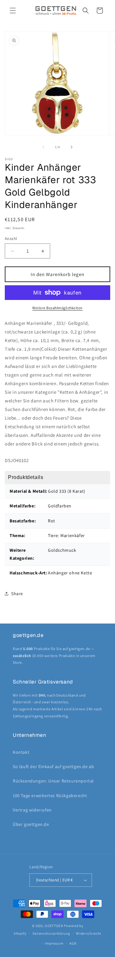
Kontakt (21, 752)
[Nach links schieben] (43, 147)
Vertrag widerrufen (32, 810)
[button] (13, 11)
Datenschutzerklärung (51, 933)
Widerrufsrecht (88, 933)
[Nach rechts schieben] (72, 147)
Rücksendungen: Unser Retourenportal (53, 781)
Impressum (54, 943)
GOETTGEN (54, 925)
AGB (72, 943)
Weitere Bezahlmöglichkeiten (57, 307)
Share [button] (17, 593)
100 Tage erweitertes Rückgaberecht (50, 795)
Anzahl (11, 238)
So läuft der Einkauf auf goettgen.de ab (53, 766)
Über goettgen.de (31, 824)
